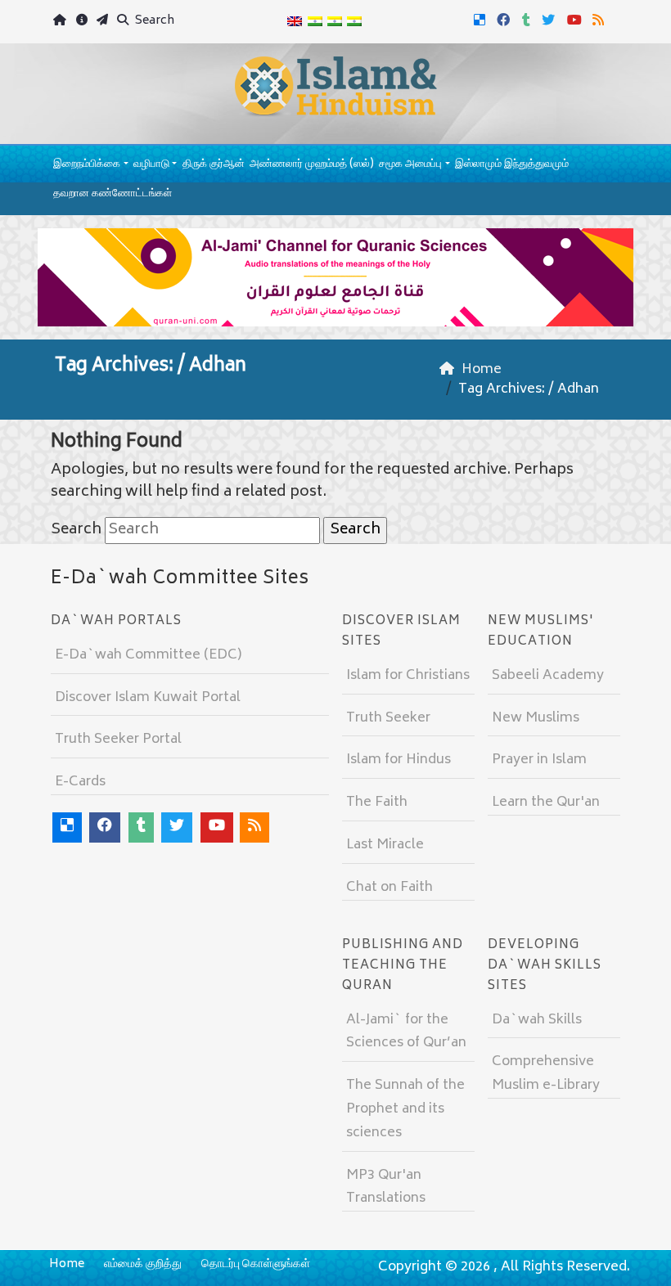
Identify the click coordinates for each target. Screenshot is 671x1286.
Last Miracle (385, 845)
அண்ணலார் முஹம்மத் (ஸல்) (312, 164)
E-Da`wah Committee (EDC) (148, 655)
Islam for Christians (408, 675)
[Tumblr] (528, 19)
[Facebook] (505, 19)
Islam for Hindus (398, 760)
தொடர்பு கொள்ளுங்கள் (255, 1264)
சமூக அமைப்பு (410, 164)
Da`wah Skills (537, 1020)
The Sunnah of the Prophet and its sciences (405, 1109)
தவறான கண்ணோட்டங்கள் (112, 194)
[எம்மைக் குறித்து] (83, 22)
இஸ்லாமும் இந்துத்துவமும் (512, 164)
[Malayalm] (314, 22)
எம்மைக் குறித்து (143, 1264)
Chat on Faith (389, 887)
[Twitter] (550, 19)
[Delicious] (481, 19)
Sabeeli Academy (548, 675)
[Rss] (600, 19)
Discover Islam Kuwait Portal (148, 697)
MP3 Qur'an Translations (386, 1187)
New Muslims (535, 718)
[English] (294, 22)
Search (153, 21)
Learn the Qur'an (546, 802)
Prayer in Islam (539, 760)
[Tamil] (354, 22)
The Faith (377, 802)
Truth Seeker (388, 718)
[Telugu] (335, 22)
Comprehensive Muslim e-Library (546, 1073)
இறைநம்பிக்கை (86, 164)
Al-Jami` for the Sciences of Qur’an (406, 1032)
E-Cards (80, 782)
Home (66, 1264)
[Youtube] (576, 19)
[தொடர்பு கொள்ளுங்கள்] (104, 22)
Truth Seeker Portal (118, 739)
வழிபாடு (151, 164)
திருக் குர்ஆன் (213, 164)
